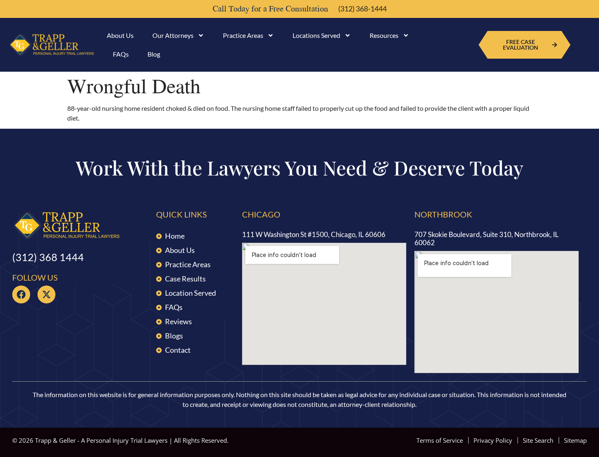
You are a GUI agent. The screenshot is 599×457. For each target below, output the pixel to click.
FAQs (121, 54)
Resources (384, 35)
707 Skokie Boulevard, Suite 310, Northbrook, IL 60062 (486, 238)
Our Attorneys (173, 35)
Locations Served (316, 35)
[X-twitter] (46, 294)
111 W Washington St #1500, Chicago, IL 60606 (313, 234)
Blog (154, 54)
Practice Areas (243, 35)
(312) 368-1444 (362, 8)
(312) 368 (48, 257)
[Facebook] (21, 294)
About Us (120, 35)
